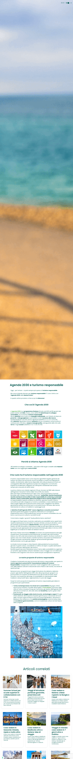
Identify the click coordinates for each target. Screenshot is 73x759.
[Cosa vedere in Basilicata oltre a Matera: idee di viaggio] (36, 729)
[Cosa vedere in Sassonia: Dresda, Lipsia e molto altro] (12, 729)
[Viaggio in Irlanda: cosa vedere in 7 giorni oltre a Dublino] (61, 729)
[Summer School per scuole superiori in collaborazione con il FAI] (12, 691)
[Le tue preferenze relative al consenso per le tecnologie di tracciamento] (2, 757)
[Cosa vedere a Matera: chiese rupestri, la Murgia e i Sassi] (61, 691)
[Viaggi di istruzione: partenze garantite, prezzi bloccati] (36, 691)
